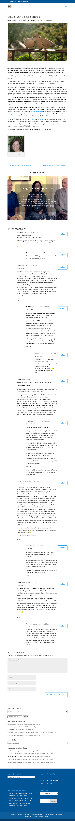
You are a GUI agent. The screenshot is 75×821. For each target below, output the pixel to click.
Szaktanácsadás (37, 814)
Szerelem (40, 20)
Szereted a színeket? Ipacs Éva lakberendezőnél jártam (24, 724)
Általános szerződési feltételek (49, 780)
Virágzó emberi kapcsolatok (37, 188)
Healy (35, 816)
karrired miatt (38, 111)
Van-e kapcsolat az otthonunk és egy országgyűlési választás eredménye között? (32, 732)
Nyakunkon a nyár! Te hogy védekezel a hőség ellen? (24, 727)
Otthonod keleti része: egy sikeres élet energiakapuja (24, 735)
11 (44, 216)
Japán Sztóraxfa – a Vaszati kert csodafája (20, 730)
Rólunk (20, 814)
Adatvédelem (44, 777)
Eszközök (28, 816)
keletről (33, 119)
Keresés (26, 716)
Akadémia (59, 814)
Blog (46, 816)
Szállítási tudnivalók (46, 784)
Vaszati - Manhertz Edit (19, 20)
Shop (41, 816)
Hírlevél (27, 814)
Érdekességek (32, 194)
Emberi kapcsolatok (49, 192)
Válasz (62, 234)
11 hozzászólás (48, 20)
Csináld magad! (49, 814)
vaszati (28, 307)
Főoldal (13, 814)
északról (42, 119)
